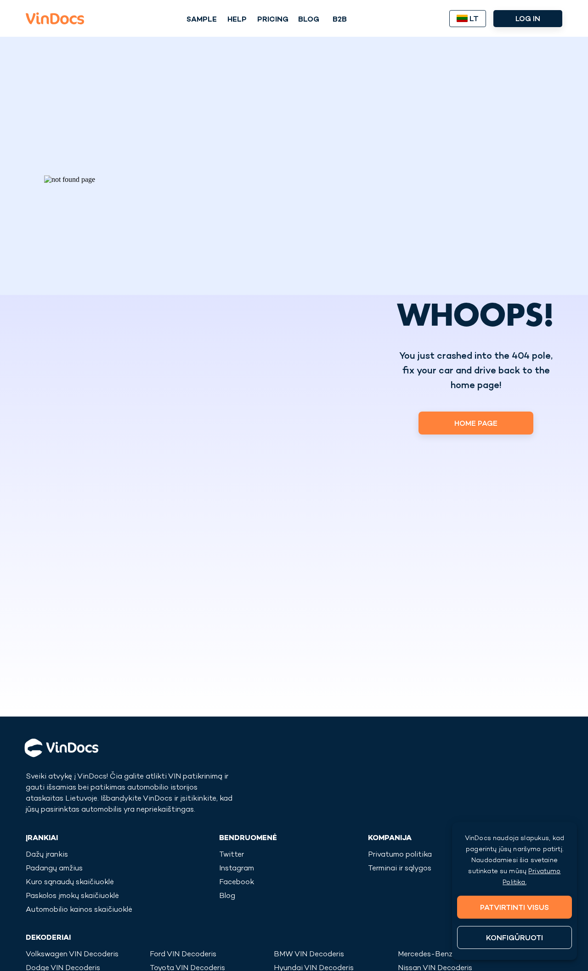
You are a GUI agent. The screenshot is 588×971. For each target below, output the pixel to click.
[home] (55, 18)
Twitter (231, 855)
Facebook (236, 882)
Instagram (236, 868)
